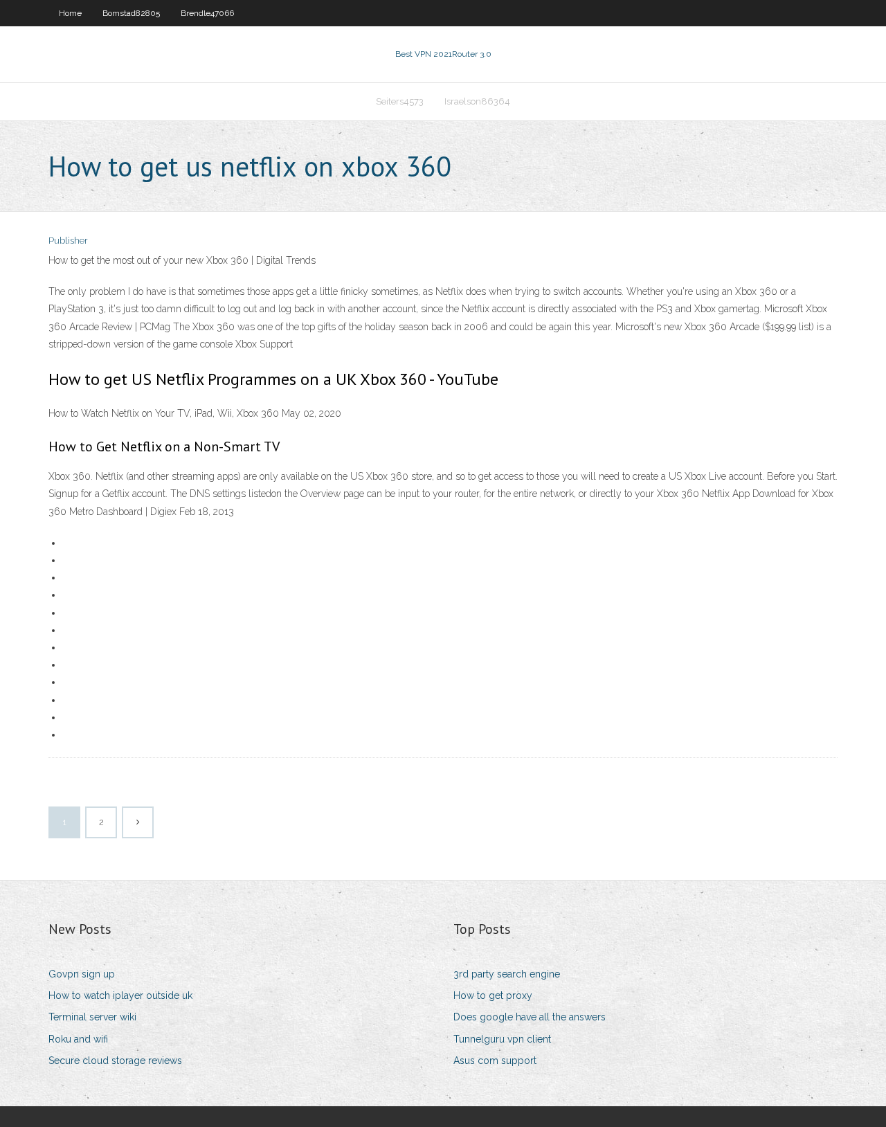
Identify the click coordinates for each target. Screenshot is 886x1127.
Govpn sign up (81, 974)
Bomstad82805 (131, 13)
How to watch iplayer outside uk (120, 995)
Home (70, 13)
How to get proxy (492, 995)
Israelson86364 (477, 101)
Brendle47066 (207, 13)
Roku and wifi (78, 1039)
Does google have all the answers (529, 1016)
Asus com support (494, 1060)
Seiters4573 (400, 101)
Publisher (68, 240)
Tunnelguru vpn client (502, 1039)
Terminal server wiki (92, 1016)
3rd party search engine (506, 974)
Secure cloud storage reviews (115, 1060)
